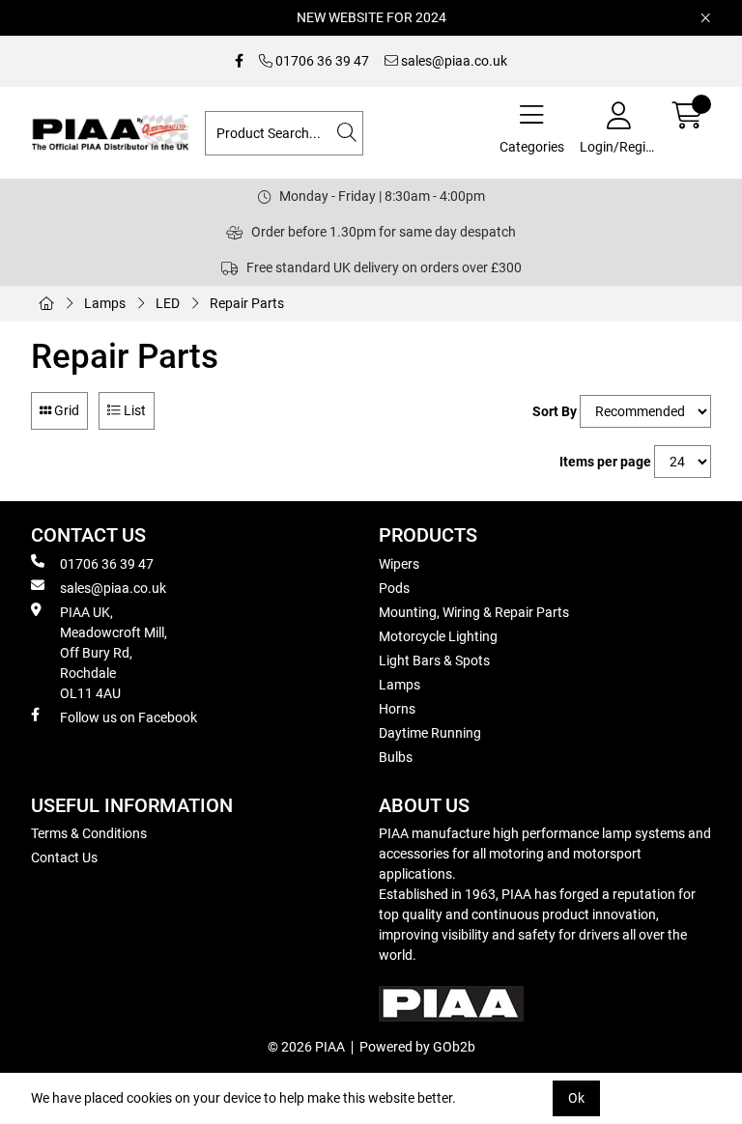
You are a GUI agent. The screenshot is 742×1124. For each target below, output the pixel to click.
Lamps (105, 303)
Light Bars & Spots (434, 660)
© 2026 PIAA (306, 1046)
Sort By (554, 411)
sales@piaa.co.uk (452, 61)
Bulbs (396, 757)
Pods (394, 588)
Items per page (605, 461)
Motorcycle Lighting (438, 636)
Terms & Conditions (89, 833)
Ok (576, 1098)
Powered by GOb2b (417, 1046)
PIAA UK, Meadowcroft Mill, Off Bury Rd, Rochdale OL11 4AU (113, 652)
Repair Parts (247, 303)
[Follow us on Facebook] (239, 61)
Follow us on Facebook (128, 717)
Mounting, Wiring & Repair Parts (474, 612)
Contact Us (64, 857)
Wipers (399, 564)
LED (168, 303)
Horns (397, 709)
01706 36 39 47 (320, 61)
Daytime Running (430, 733)
